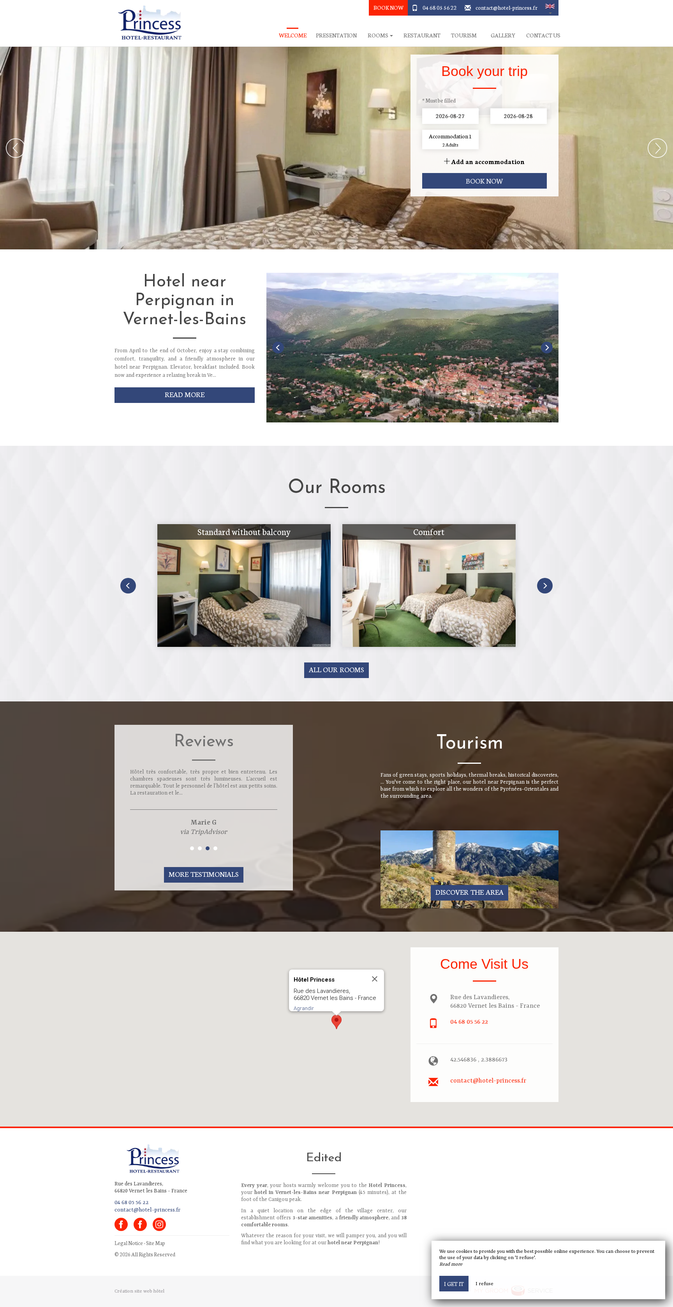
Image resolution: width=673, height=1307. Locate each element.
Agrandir (304, 1008)
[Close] (374, 979)
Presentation (336, 35)
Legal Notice (129, 1243)
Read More (185, 394)
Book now (485, 180)
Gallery (503, 35)
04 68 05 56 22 (440, 7)
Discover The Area (469, 892)
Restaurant (421, 35)
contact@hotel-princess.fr (506, 7)
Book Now (388, 7)
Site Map (155, 1243)
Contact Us (543, 35)
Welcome (293, 35)
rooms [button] (378, 35)
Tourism (464, 35)
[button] (550, 8)
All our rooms (337, 669)
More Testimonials (204, 874)
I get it (454, 1284)
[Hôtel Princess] (147, 23)
